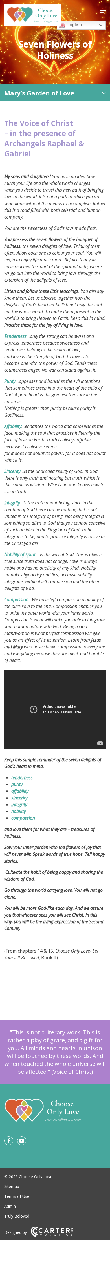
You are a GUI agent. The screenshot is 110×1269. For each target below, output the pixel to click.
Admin (10, 1206)
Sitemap (11, 1186)
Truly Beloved (16, 1216)
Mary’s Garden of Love (39, 93)
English (73, 24)
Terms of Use (16, 1196)
